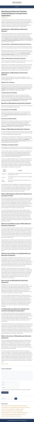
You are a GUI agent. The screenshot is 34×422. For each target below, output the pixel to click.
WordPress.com (23, 420)
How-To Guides (5, 363)
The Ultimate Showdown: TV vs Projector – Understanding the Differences (14, 412)
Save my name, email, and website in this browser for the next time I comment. (16, 389)
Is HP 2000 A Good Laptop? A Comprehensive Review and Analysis (13, 414)
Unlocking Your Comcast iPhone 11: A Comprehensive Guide (12, 410)
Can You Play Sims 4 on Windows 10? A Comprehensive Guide (12, 409)
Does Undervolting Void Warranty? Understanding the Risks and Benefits (14, 405)
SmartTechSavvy (17, 2)
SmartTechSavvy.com (13, 420)
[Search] (16, 399)
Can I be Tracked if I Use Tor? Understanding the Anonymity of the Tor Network (15, 407)
